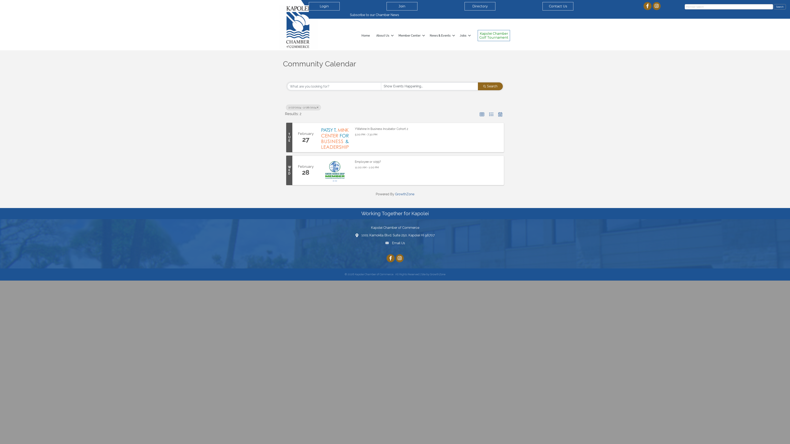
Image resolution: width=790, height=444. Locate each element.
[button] (482, 114)
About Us (382, 35)
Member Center (409, 35)
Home (365, 35)
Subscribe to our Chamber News (374, 15)
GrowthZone (404, 194)
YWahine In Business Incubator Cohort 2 (381, 129)
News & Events (440, 35)
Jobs (463, 35)
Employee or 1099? (368, 161)
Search (492, 86)
